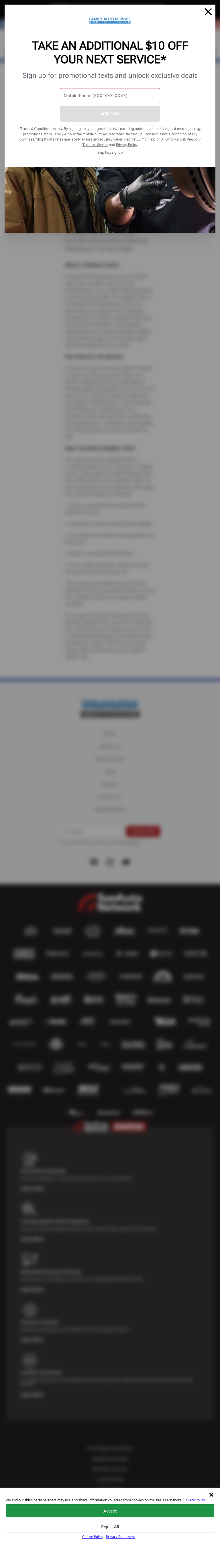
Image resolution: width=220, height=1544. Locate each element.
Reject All (110, 1526)
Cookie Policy (92, 1536)
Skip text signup (110, 152)
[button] (211, 1495)
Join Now (110, 113)
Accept (110, 1511)
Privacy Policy (126, 145)
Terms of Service (95, 145)
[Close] (208, 11)
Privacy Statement (120, 1536)
